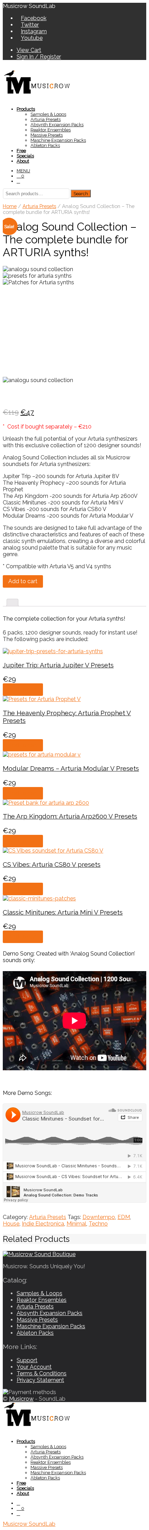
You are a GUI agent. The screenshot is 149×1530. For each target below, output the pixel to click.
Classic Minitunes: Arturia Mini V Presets (63, 912)
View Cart (29, 50)
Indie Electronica (43, 1223)
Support (27, 1360)
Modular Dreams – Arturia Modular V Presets (71, 768)
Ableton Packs (45, 145)
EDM (123, 1217)
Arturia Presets (45, 119)
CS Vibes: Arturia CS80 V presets (51, 864)
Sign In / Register (39, 56)
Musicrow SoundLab (29, 1524)
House (11, 1223)
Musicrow (21, 1398)
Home (10, 206)
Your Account (34, 1367)
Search (80, 193)
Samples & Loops (48, 114)
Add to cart (22, 581)
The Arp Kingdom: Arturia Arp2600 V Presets (70, 816)
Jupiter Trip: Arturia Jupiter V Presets (58, 665)
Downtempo (98, 1217)
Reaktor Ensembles (50, 129)
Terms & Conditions (42, 1373)
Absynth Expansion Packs (57, 124)
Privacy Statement (40, 1380)
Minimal (76, 1223)
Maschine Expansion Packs (58, 140)
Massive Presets (46, 135)
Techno (98, 1223)
